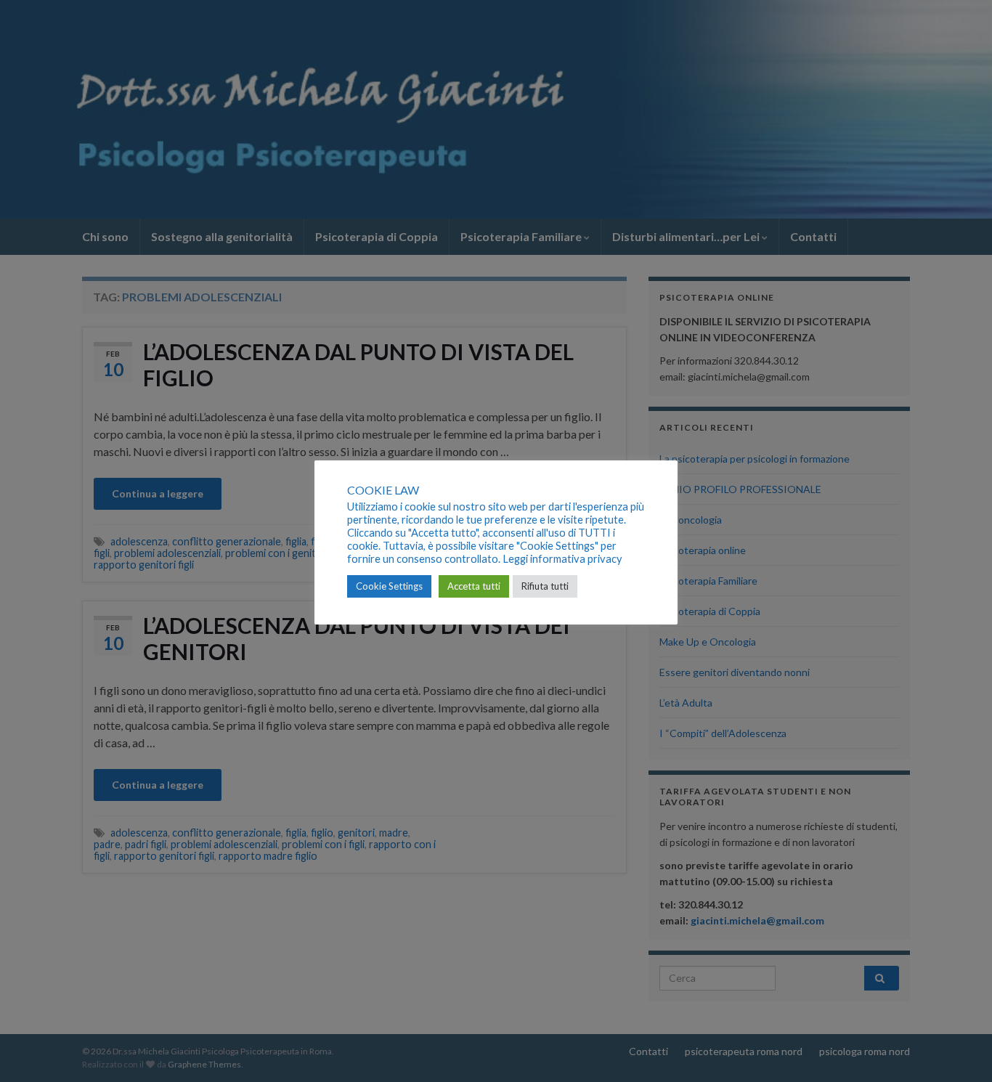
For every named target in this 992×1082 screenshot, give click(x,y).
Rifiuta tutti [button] (545, 586)
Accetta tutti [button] (473, 586)
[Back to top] (959, 1049)
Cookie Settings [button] (389, 586)
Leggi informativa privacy (562, 559)
